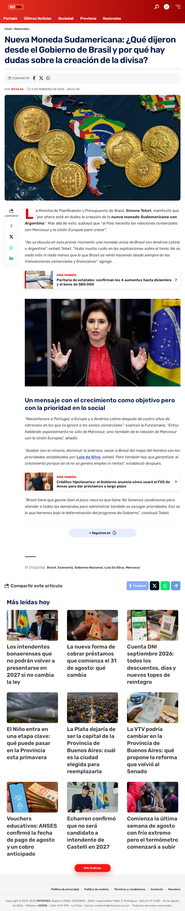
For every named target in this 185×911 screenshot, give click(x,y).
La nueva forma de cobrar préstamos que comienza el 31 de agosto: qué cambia (92, 661)
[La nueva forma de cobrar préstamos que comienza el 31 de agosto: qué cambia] (92, 625)
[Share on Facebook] (34, 78)
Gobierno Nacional (89, 567)
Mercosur (133, 567)
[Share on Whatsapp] (48, 78)
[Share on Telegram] (175, 585)
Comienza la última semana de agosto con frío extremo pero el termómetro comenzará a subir (152, 832)
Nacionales (22, 28)
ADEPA (42, 905)
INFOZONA (43, 900)
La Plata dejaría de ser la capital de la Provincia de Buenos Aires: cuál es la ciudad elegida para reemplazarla (91, 750)
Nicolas (17, 89)
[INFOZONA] (16, 7)
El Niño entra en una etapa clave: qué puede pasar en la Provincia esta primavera (28, 743)
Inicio (8, 28)
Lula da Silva (88, 457)
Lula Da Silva (114, 567)
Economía (65, 567)
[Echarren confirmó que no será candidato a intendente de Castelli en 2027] (92, 797)
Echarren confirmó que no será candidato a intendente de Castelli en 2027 (91, 832)
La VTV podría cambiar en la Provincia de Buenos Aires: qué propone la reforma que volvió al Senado (152, 750)
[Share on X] (41, 78)
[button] (156, 7)
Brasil (51, 567)
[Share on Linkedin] (11, 258)
